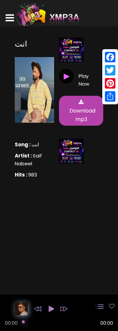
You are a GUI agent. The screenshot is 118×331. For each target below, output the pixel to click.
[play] (111, 306)
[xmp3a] (47, 14)
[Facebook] (110, 57)
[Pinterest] (110, 83)
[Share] (110, 96)
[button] (37, 309)
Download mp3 (82, 115)
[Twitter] (110, 70)
